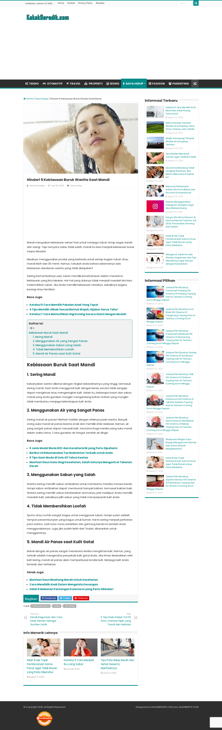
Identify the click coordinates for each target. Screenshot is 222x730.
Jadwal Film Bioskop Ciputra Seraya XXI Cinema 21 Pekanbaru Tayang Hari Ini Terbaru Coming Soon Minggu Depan (171, 483)
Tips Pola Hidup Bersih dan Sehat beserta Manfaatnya (117, 664)
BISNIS (114, 84)
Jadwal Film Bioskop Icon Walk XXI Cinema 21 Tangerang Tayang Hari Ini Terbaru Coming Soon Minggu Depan (171, 315)
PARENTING (180, 84)
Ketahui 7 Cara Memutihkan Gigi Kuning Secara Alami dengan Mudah (77, 314)
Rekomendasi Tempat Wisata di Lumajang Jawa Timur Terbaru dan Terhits (180, 126)
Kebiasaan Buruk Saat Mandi (48, 333)
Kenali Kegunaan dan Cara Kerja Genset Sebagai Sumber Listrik (46, 619)
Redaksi (100, 3)
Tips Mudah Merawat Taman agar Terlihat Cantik (181, 155)
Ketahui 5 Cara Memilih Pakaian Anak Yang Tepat (63, 305)
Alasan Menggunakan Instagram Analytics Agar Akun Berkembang (180, 205)
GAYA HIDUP (134, 84)
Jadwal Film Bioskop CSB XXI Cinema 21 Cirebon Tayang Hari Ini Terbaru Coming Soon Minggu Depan (170, 380)
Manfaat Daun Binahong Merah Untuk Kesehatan (63, 580)
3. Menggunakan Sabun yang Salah (57, 345)
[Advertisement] (111, 50)
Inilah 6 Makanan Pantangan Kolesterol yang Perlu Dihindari (71, 589)
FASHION (158, 84)
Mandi (57, 606)
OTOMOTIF (55, 84)
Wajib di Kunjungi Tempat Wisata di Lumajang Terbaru (180, 141)
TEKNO (34, 84)
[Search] (196, 3)
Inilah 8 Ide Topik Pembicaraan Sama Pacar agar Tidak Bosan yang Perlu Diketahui (181, 240)
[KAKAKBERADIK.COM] (47, 16)
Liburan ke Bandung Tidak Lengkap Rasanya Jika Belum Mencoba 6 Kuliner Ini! (180, 172)
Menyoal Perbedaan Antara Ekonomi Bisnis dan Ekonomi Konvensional (180, 189)
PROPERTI (96, 84)
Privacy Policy (85, 3)
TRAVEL (75, 84)
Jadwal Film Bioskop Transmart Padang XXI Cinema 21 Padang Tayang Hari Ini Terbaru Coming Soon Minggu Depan (171, 294)
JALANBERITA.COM (188, 707)
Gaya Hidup (41, 98)
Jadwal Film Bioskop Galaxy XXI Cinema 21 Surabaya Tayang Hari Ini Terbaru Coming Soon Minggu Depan (172, 359)
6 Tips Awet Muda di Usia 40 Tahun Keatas (58, 457)
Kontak (71, 3)
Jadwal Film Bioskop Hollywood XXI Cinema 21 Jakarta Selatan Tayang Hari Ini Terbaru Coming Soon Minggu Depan (170, 402)
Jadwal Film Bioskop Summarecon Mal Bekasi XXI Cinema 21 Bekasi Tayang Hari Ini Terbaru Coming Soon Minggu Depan (170, 424)
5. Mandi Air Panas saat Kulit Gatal (56, 353)
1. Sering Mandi (43, 337)
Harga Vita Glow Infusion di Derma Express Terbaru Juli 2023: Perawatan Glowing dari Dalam (181, 222)
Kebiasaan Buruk (40, 606)
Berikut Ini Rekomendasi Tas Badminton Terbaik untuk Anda (71, 453)
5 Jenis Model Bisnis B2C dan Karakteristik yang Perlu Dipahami (73, 448)
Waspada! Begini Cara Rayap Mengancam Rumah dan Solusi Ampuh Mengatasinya (181, 444)
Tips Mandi (70, 606)
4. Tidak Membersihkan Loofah (53, 349)
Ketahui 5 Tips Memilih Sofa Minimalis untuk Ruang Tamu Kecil (181, 110)
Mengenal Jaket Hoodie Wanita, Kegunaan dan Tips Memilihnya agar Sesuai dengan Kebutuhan (181, 259)
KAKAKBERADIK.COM (162, 707)
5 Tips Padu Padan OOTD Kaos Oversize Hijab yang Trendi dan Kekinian (116, 619)
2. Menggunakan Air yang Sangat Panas (60, 341)
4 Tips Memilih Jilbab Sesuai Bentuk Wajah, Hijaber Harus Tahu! (73, 309)
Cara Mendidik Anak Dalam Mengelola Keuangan (63, 584)
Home (61, 3)
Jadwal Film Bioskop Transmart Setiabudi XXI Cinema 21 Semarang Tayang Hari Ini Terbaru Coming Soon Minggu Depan (169, 337)
